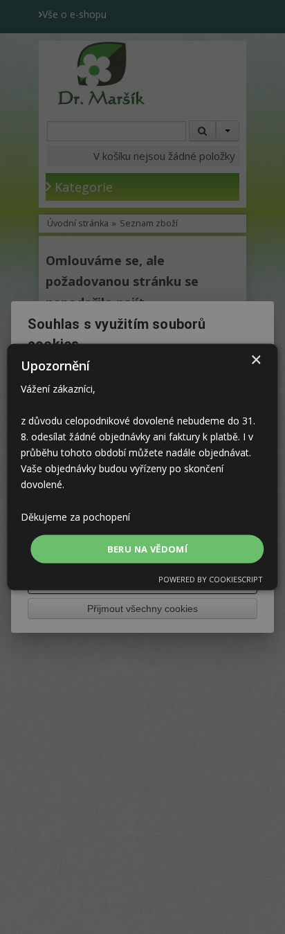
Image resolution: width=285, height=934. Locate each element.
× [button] (255, 359)
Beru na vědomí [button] (147, 548)
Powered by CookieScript (210, 579)
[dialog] (142, 467)
